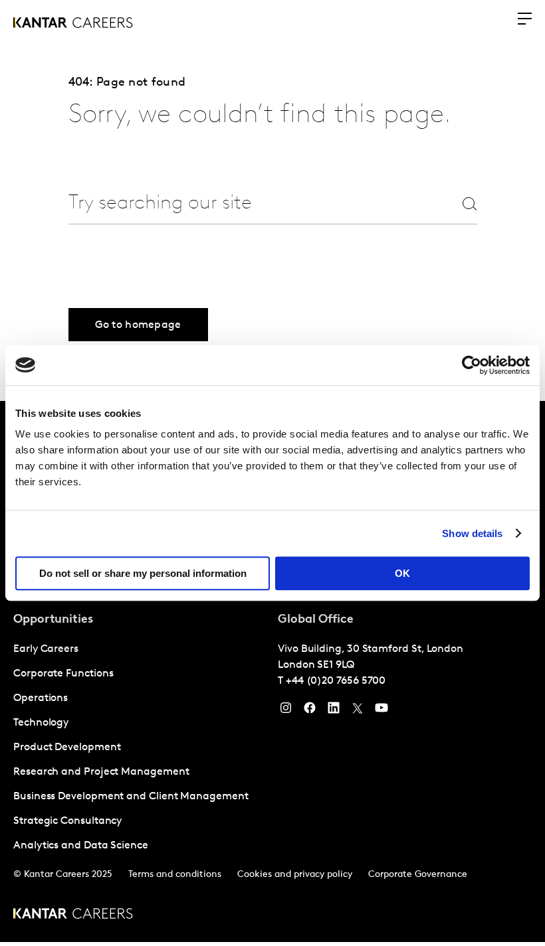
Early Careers (45, 649)
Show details (472, 533)
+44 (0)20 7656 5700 (335, 681)
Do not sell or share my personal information (143, 573)
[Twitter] (358, 711)
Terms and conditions (174, 875)
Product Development (66, 747)
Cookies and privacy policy (294, 875)
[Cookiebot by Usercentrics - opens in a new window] (471, 365)
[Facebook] (310, 711)
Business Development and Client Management (131, 796)
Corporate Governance (417, 875)
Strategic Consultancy (67, 821)
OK (402, 573)
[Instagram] (286, 711)
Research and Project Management (101, 772)
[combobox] (247, 203)
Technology (40, 723)
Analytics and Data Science (80, 845)
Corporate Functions (63, 674)
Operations (40, 698)
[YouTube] (381, 711)
